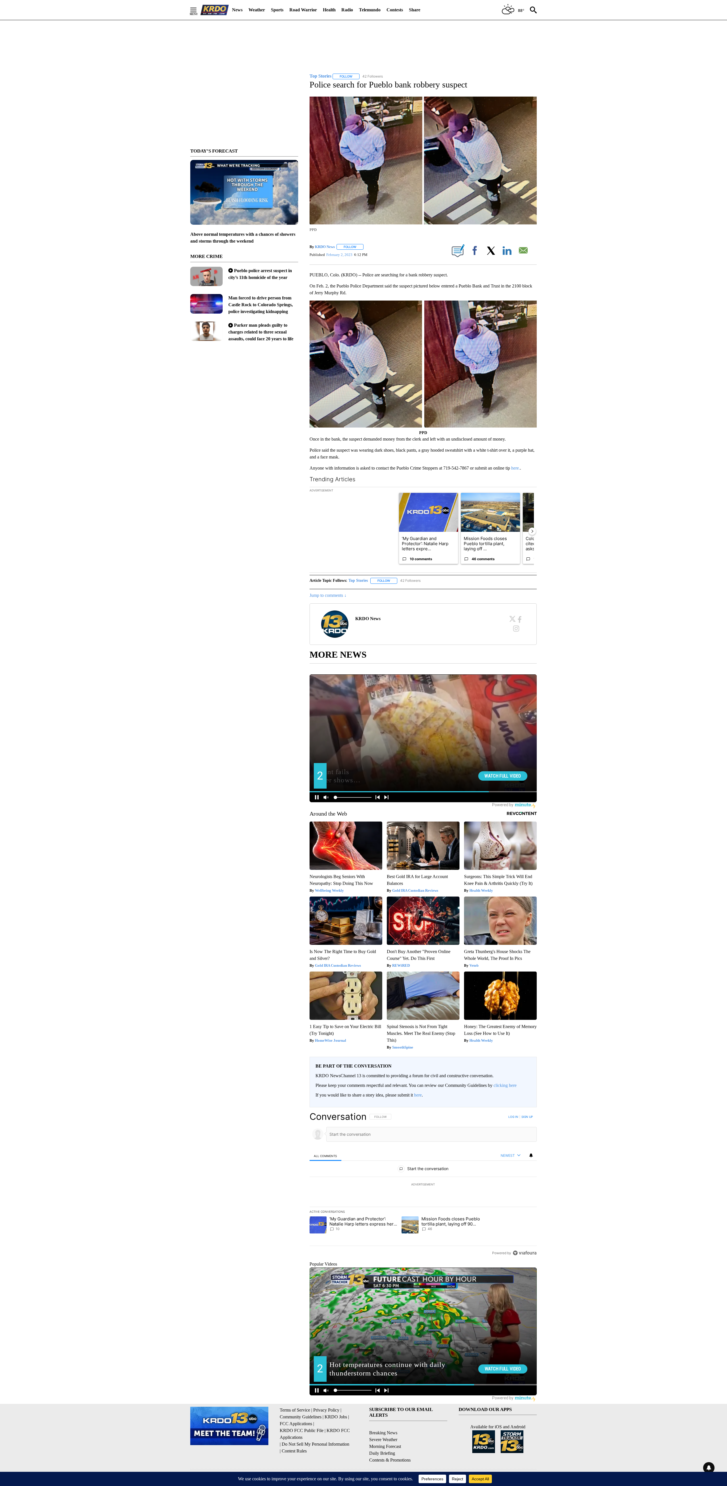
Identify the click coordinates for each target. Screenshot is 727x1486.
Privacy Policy (326, 1410)
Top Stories (358, 580)
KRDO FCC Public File (301, 1430)
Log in (513, 1116)
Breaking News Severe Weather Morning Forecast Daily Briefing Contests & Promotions (390, 1446)
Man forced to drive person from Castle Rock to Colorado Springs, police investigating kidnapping (260, 304)
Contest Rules (294, 1451)
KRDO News (325, 247)
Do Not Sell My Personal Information (315, 1444)
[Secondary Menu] (197, 10)
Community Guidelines (300, 1416)
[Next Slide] (532, 531)
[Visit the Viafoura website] (525, 1253)
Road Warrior (303, 9)
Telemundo (370, 9)
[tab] (325, 1155)
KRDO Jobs (336, 1416)
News (237, 9)
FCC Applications (296, 1423)
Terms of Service (295, 1410)
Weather (256, 9)
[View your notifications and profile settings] (531, 1155)
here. (515, 468)
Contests (395, 9)
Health (329, 9)
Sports (277, 9)
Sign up (527, 1116)
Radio (347, 9)
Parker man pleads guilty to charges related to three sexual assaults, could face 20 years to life (260, 332)
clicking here (505, 1085)
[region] (423, 1184)
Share (414, 9)
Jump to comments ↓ (328, 595)
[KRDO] (214, 10)
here (418, 1095)
